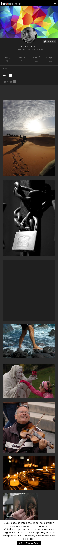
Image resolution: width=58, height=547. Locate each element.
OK (20, 543)
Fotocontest (13, 3)
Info (4, 69)
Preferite (9, 82)
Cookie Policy (32, 543)
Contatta (50, 42)
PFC (36, 57)
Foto (7, 75)
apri (29, 138)
